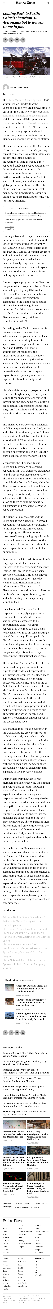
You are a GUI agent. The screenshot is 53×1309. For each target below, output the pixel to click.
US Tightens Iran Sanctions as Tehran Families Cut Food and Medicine (37, 1161)
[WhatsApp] (22, 40)
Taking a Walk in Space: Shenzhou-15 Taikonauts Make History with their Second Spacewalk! (24, 921)
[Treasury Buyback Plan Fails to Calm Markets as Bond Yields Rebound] (9, 987)
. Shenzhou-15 (35, 123)
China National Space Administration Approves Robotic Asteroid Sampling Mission (24, 963)
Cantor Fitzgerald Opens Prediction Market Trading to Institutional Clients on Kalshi (38, 1188)
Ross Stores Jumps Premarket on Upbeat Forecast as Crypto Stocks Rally (13, 1187)
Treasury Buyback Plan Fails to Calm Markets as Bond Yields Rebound (31, 988)
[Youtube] (36, 1272)
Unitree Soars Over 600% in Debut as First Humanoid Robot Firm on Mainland (24, 1105)
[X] (11, 40)
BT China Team (20, 87)
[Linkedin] (36, 1267)
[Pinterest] (17, 40)
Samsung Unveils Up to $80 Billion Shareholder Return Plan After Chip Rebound (31, 1016)
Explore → (9, 226)
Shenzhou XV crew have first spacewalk (25, 929)
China (5, 31)
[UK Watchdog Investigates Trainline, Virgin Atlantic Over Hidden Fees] (9, 1001)
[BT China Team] (6, 87)
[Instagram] (36, 1264)
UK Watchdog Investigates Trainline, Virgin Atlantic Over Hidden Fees (31, 1002)
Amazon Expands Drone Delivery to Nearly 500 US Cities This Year (25, 1113)
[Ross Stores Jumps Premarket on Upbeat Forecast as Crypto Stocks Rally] (14, 1176)
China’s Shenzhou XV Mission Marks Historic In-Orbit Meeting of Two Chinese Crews (26, 936)
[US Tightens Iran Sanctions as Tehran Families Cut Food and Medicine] (38, 1150)
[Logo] (25, 2)
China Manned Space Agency (25, 99)
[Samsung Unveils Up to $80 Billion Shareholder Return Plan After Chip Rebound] (9, 1015)
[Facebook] (5, 40)
